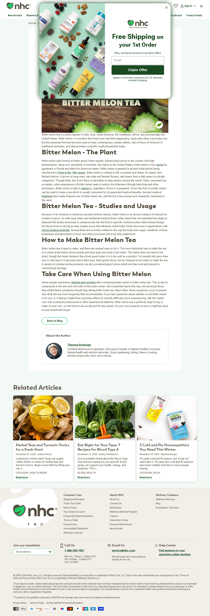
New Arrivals (116, 528)
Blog (158, 503)
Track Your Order (72, 503)
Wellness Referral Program (123, 511)
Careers (114, 516)
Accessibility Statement (75, 528)
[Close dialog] (166, 7)
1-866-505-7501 (74, 550)
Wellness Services (165, 499)
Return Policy (70, 507)
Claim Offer (137, 70)
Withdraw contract (73, 532)
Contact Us (116, 503)
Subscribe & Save (119, 520)
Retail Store (116, 507)
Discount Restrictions (121, 524)
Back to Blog (54, 321)
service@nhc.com (123, 550)
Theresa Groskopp (79, 344)
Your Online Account (74, 511)
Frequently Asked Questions (78, 516)
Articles (33, 23)
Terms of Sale (70, 520)
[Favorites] (176, 6)
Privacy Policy (70, 524)
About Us (114, 499)
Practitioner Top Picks (167, 507)
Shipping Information (74, 499)
